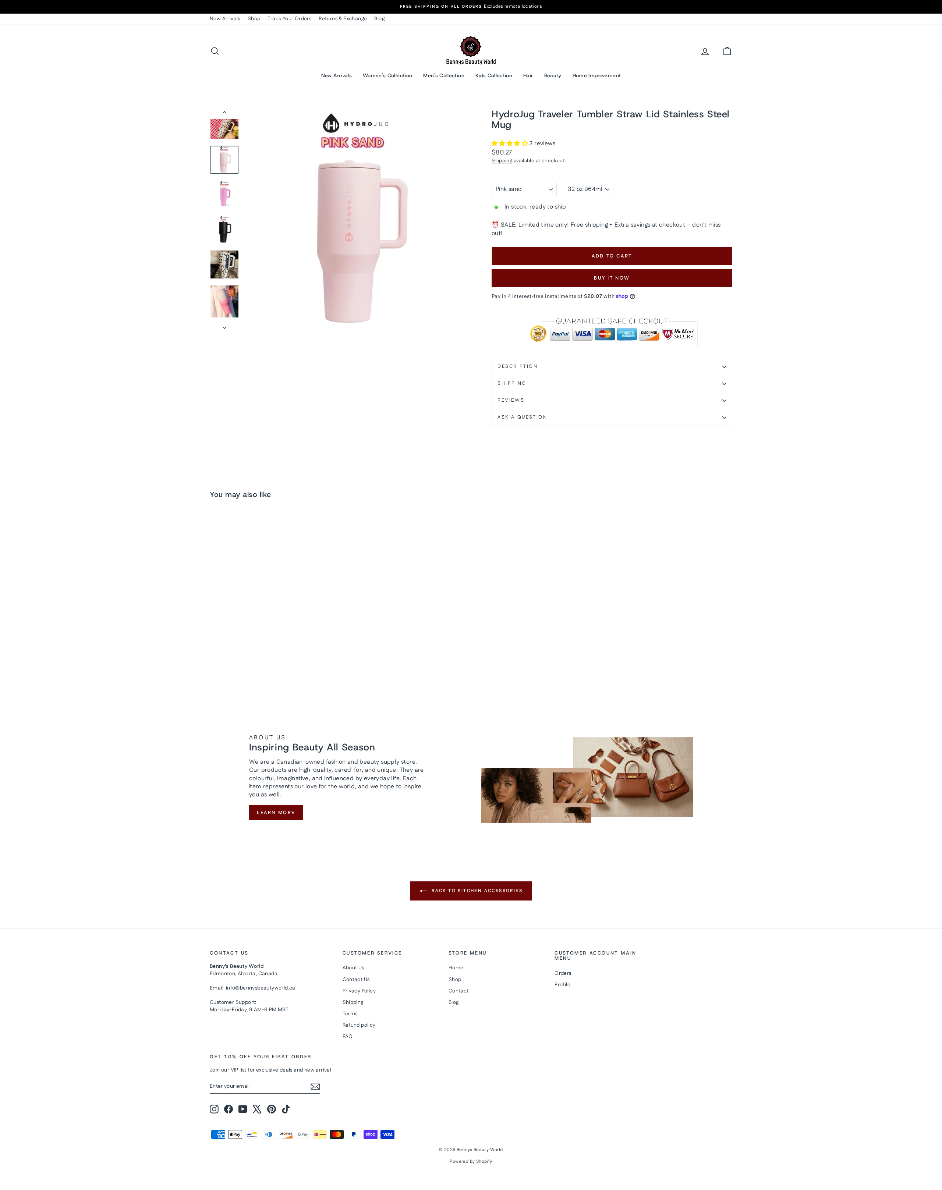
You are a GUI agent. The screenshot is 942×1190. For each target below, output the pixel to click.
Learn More (276, 812)
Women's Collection (387, 75)
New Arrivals (225, 18)
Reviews (510, 400)
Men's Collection (443, 75)
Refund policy (359, 1025)
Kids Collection (493, 75)
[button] (510, 143)
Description (517, 366)
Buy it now (612, 278)
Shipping (502, 160)
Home (456, 967)
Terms (350, 1013)
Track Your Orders (289, 18)
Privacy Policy (359, 991)
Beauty (553, 75)
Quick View (272, 633)
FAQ (348, 1036)
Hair (528, 75)
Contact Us (356, 979)
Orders (563, 973)
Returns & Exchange (343, 18)
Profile (562, 984)
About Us (353, 967)
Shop (254, 18)
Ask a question (522, 417)
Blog (379, 18)
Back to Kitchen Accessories (476, 891)
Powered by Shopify (471, 1161)
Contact (459, 991)
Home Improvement (597, 75)
